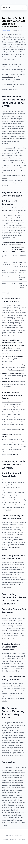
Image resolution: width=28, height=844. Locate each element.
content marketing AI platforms (12, 139)
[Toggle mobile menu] (23, 7)
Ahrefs (9, 510)
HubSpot (20, 429)
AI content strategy (8, 77)
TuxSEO (4, 59)
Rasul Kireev (6, 30)
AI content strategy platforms (11, 402)
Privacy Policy (13, 839)
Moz (13, 238)
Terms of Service (21, 839)
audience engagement (16, 370)
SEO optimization (7, 210)
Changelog (5, 839)
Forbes (19, 755)
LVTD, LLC (11, 835)
